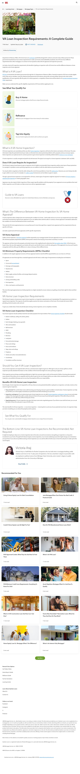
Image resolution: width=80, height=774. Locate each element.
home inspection (35, 151)
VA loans (4, 74)
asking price (55, 171)
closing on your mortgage (66, 155)
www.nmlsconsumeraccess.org (46, 757)
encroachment (15, 263)
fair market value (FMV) (60, 243)
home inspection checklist (57, 313)
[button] (3, 3)
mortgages (32, 58)
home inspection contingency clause (58, 394)
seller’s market (29, 173)
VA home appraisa (21, 237)
